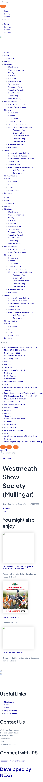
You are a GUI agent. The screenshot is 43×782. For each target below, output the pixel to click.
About (6, 56)
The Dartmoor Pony (21, 136)
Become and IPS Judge (17, 156)
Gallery (11, 73)
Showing (7, 110)
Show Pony (13, 119)
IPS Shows (12, 182)
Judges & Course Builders (18, 153)
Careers (7, 17)
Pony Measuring (15, 93)
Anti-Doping (13, 96)
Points (10, 184)
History (11, 58)
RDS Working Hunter (16, 104)
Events (7, 61)
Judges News (13, 162)
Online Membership (16, 70)
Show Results (13, 190)
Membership (13, 67)
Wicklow (7, 362)
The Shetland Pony (20, 141)
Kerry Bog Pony (19, 133)
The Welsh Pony (19, 130)
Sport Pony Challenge (17, 107)
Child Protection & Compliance (20, 167)
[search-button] (3, 6)
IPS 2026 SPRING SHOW (14, 356)
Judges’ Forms (14, 164)
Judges (7, 150)
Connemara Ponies (16, 144)
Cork (6, 384)
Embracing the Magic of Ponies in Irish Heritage (23, 393)
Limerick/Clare (10, 379)
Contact (7, 20)
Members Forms (15, 81)
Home (6, 53)
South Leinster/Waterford (14, 370)
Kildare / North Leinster (13, 382)
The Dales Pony (19, 139)
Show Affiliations (11, 176)
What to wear (13, 84)
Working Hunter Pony (17, 124)
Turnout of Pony (15, 87)
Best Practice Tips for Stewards (21, 159)
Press (6, 11)
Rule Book (12, 78)
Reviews (7, 14)
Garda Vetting (18, 173)
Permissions (13, 113)
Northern (8, 373)
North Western (10, 376)
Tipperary (8, 367)
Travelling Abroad (15, 90)
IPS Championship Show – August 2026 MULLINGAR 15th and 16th (19, 567)
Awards (11, 187)
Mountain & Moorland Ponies (20, 127)
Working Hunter (10, 101)
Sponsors (8, 193)
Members (8, 64)
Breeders (12, 116)
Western (7, 364)
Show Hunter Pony (16, 121)
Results (7, 179)
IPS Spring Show (11, 359)
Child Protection (19, 170)
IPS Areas (12, 76)
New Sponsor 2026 (12, 353)
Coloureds (12, 147)
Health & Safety (14, 98)
